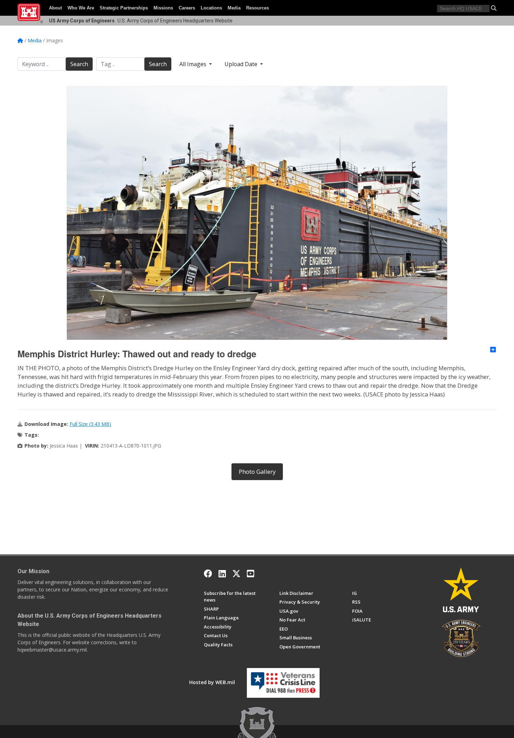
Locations (211, 7)
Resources (257, 7)
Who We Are (80, 7)
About (55, 7)
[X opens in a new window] (236, 573)
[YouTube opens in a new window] (250, 573)
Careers (187, 7)
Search (79, 64)
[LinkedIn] (222, 573)
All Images (193, 64)
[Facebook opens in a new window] (208, 573)
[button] (494, 8)
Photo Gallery (257, 472)
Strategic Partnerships (124, 7)
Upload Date (241, 64)
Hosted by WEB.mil (212, 682)
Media (234, 7)
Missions (163, 7)
